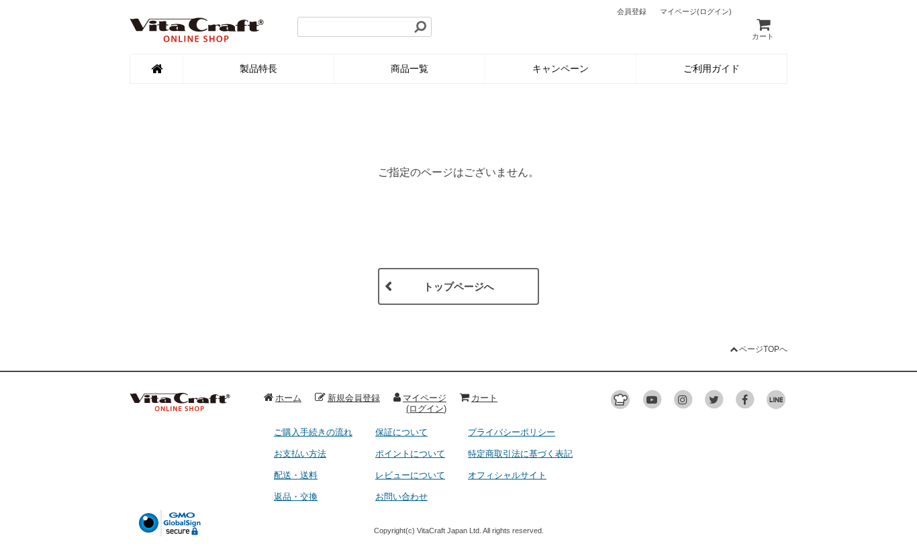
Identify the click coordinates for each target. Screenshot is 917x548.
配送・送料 (296, 475)
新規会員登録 (354, 398)
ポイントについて (410, 454)
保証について (401, 432)
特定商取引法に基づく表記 (520, 454)
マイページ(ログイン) (424, 403)
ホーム (288, 398)
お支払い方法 (300, 454)
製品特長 (258, 68)
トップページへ (459, 286)
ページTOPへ (763, 349)
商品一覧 (409, 68)
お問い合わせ (401, 497)
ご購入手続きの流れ (313, 432)
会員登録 (631, 11)
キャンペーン (560, 68)
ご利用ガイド (711, 68)
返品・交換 (296, 497)
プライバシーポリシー (511, 432)
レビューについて (410, 475)
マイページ (696, 11)
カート (763, 36)
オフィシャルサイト (507, 475)
